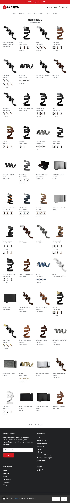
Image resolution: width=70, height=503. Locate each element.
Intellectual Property (44, 455)
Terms (39, 449)
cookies (16, 498)
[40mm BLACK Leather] (26, 99)
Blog (5, 485)
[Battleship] (43, 231)
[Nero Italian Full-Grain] (10, 198)
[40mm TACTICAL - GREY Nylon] (60, 331)
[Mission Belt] (11, 7)
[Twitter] (37, 470)
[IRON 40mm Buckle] (10, 364)
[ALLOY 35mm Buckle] (43, 364)
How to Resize (42, 443)
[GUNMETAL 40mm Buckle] (60, 165)
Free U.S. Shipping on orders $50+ (35, 2)
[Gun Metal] (60, 32)
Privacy (39, 452)
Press (5, 476)
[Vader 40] (26, 132)
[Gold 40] (60, 298)
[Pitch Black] (60, 132)
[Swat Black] (10, 99)
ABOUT (55, 13)
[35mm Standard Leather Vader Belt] (10, 32)
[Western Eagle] (10, 231)
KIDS (29, 13)
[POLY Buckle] (10, 298)
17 (35, 425)
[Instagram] (42, 470)
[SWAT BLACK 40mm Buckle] (43, 397)
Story (5, 470)
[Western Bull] (60, 231)
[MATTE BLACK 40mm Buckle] (26, 397)
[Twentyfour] (10, 331)
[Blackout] (26, 66)
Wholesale (7, 479)
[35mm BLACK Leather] (43, 66)
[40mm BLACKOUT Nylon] (10, 165)
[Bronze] (10, 132)
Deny (64, 499)
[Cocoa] (26, 231)
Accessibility (41, 461)
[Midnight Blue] (26, 198)
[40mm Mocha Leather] (26, 264)
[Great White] (10, 397)
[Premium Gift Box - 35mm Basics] (43, 165)
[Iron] (60, 99)
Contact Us (40, 446)
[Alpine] (60, 264)
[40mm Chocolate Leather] (43, 331)
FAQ (38, 437)
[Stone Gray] (26, 165)
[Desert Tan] (43, 198)
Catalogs (6, 482)
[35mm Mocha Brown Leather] (60, 364)
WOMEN (21, 13)
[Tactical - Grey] (43, 132)
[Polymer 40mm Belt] (10, 264)
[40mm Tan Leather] (60, 397)
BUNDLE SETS (38, 13)
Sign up (8, 455)
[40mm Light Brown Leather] (26, 331)
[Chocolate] (60, 66)
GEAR (47, 13)
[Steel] (26, 32)
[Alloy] (43, 32)
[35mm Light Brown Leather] (43, 298)
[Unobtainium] (43, 99)
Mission (6, 473)
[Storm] (26, 364)
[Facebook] (39, 470)
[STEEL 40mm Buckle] (60, 198)
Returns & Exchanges (44, 458)
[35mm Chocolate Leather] (26, 298)
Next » (40, 425)
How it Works (41, 440)
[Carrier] (43, 264)
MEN (14, 13)
